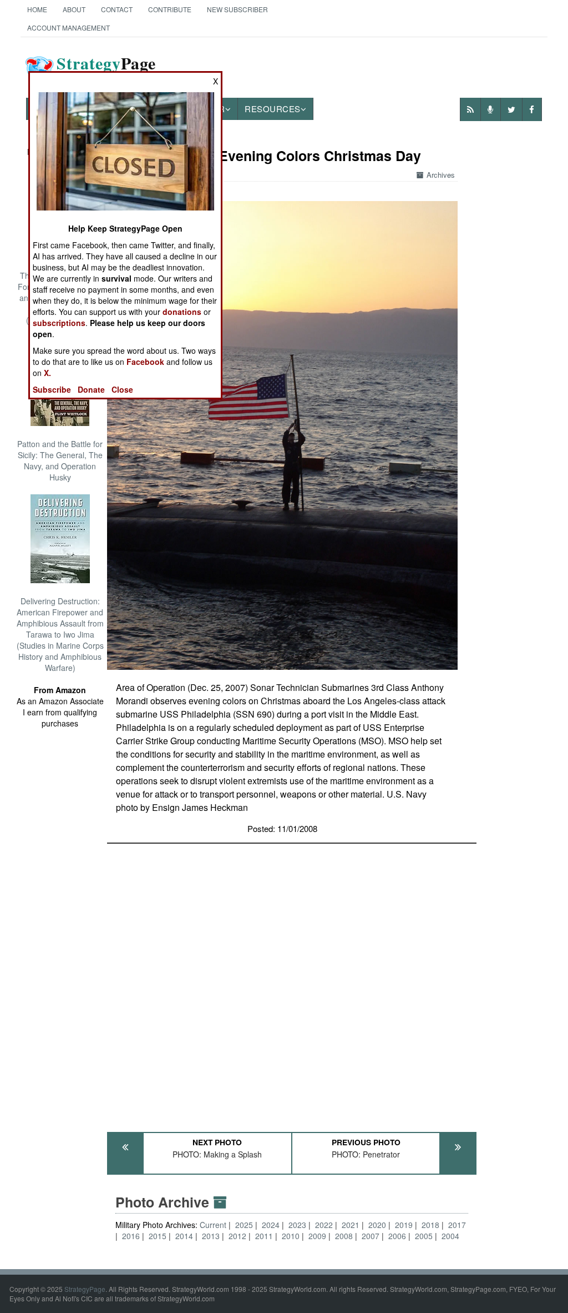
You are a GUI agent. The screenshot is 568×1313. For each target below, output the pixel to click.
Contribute (169, 9)
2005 (424, 1235)
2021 (350, 1224)
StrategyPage (84, 1289)
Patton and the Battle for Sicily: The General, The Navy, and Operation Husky (60, 460)
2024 (271, 1224)
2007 (370, 1235)
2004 (450, 1235)
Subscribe (52, 389)
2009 (317, 1235)
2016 (131, 1235)
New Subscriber (237, 9)
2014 (184, 1235)
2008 (344, 1235)
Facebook (145, 361)
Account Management (68, 27)
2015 (157, 1235)
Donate (91, 389)
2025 (244, 1224)
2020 (377, 1224)
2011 (264, 1235)
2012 (237, 1235)
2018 (430, 1224)
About (74, 9)
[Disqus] (291, 982)
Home (37, 9)
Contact (117, 9)
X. (47, 372)
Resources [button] (273, 108)
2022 (324, 1224)
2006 (397, 1235)
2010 (291, 1235)
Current (214, 1224)
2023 (297, 1224)
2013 (211, 1235)
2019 (404, 1224)
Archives (441, 174)
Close (122, 389)
